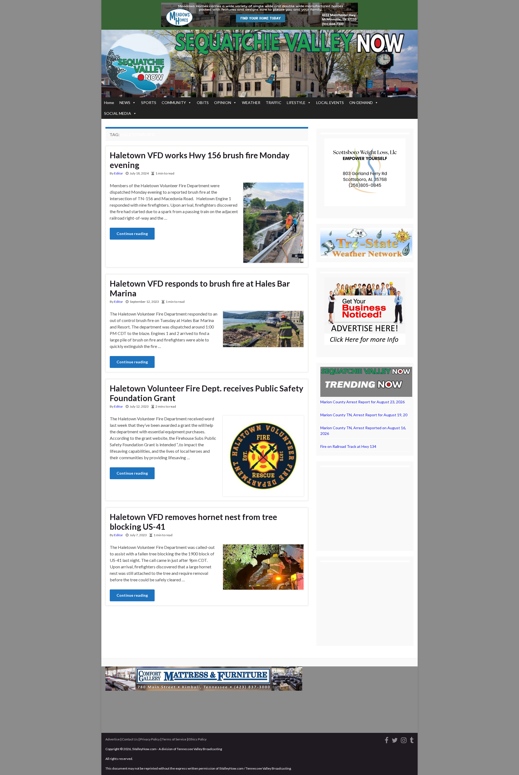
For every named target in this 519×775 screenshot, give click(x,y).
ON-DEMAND (361, 102)
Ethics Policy (197, 739)
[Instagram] (404, 739)
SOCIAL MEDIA (117, 113)
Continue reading (132, 233)
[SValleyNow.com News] (412, 739)
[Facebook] (386, 739)
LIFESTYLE (296, 102)
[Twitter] (395, 739)
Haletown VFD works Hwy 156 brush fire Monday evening (200, 160)
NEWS (124, 102)
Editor (118, 173)
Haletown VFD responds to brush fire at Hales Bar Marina (200, 288)
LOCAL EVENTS (330, 102)
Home (109, 102)
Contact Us (130, 739)
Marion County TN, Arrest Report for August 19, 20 (363, 414)
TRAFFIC (273, 102)
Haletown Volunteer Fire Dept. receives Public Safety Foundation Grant (206, 393)
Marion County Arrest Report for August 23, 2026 (362, 402)
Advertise (112, 739)
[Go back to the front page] (259, 63)
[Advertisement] (364, 505)
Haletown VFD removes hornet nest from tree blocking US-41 (193, 521)
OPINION (222, 102)
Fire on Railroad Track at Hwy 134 (348, 446)
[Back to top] (507, 763)
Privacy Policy (150, 739)
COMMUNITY (174, 102)
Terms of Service (174, 739)
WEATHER (251, 102)
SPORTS (148, 102)
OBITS (203, 102)
